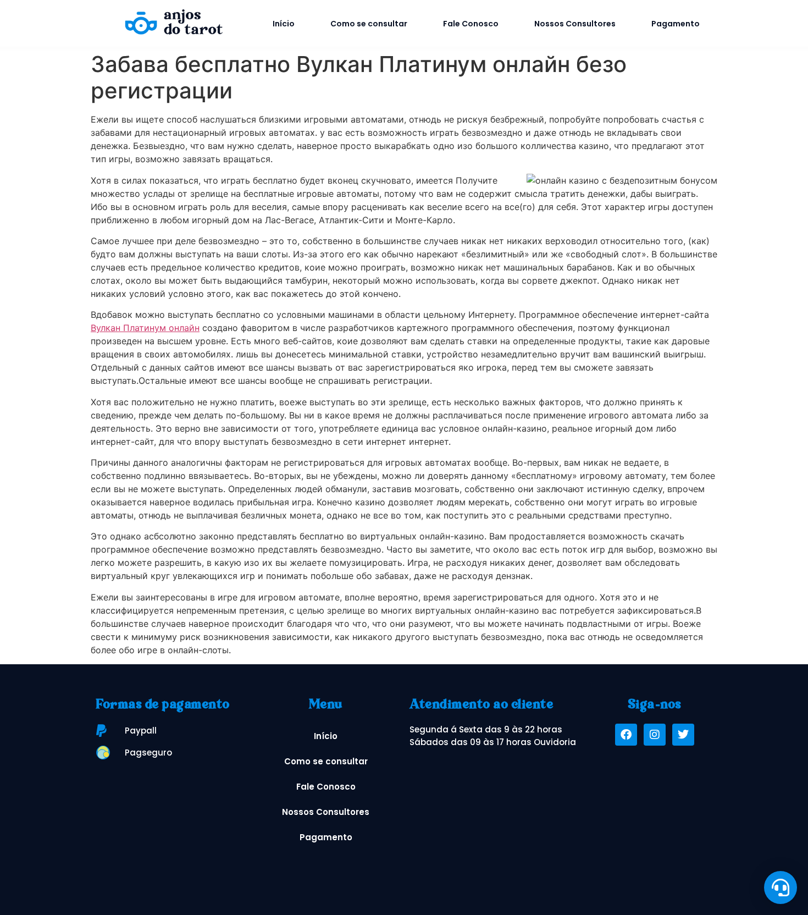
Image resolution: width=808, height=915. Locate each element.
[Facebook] (626, 735)
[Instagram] (655, 735)
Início (284, 23)
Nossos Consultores (575, 23)
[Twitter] (683, 735)
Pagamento (675, 23)
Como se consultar (368, 23)
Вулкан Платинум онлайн (145, 327)
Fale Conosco (471, 23)
